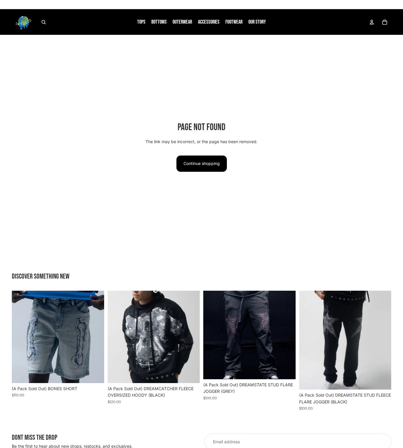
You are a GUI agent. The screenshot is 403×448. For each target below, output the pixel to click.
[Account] (371, 22)
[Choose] (95, 374)
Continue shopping (202, 163)
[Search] (43, 22)
